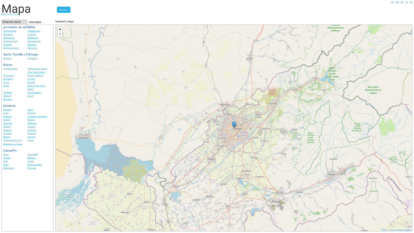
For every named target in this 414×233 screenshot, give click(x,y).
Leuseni (31, 126)
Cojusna (7, 133)
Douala (7, 157)
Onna (30, 140)
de (397, 2)
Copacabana (34, 92)
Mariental (8, 34)
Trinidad (7, 92)
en (392, 2)
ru (406, 2)
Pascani (31, 133)
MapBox (408, 229)
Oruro (6, 82)
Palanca (7, 116)
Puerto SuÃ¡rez (35, 75)
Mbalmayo (8, 168)
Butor (30, 109)
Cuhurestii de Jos (12, 140)
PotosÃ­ (31, 82)
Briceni (6, 136)
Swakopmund (10, 41)
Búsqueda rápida (12, 21)
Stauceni (7, 123)
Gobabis (31, 44)
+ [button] (60, 29)
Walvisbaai (8, 37)
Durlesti (31, 113)
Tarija (6, 85)
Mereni (6, 119)
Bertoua (31, 157)
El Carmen (8, 75)
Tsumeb (7, 44)
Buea (6, 164)
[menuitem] (392, 2)
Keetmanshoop (11, 48)
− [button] (60, 34)
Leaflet (384, 229)
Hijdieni (7, 126)
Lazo (5, 113)
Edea (6, 154)
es (402, 2)
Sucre (30, 95)
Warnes (7, 95)
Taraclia (7, 130)
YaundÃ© (32, 154)
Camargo (8, 79)
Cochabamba (10, 68)
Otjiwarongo (33, 31)
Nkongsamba (34, 164)
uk (411, 2)
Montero (7, 99)
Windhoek (32, 37)
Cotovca (31, 130)
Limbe (30, 161)
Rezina (31, 119)
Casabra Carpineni (37, 116)
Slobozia (32, 123)
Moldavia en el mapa (12, 144)
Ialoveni (7, 109)
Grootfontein (9, 31)
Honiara (7, 58)
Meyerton (32, 48)
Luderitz (31, 34)
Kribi (5, 161)
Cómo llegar (35, 21)
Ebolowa (31, 168)
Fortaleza (32, 58)
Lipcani (31, 136)
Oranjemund (33, 41)
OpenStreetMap (396, 229)
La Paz (31, 79)
